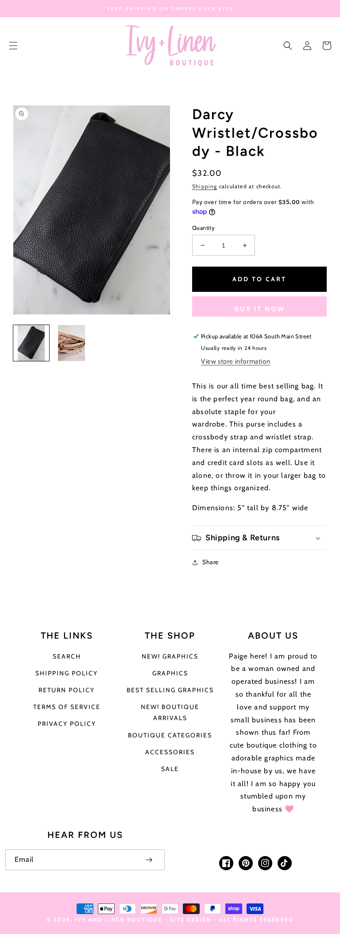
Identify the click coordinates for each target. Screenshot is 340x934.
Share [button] (210, 562)
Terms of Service (66, 707)
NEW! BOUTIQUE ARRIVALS (170, 712)
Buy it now (260, 309)
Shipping (204, 186)
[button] (13, 45)
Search (67, 656)
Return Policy (67, 690)
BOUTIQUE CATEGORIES (170, 735)
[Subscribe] (148, 859)
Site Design (191, 919)
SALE (170, 769)
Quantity (203, 227)
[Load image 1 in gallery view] (31, 343)
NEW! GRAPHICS (170, 656)
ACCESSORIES (170, 752)
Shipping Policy (66, 673)
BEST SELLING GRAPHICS (170, 690)
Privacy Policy (67, 724)
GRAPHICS (170, 673)
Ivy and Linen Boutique (120, 919)
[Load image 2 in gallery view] (71, 343)
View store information (235, 361)
